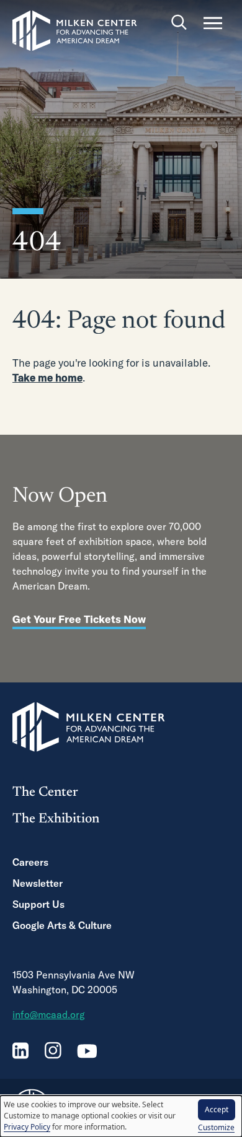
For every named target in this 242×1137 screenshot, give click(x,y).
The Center (45, 792)
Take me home (47, 377)
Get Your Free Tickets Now (79, 618)
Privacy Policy (27, 1127)
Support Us (38, 904)
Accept (216, 1109)
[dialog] (121, 1116)
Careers (30, 862)
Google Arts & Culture (62, 925)
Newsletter (37, 883)
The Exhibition (55, 819)
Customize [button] (216, 1127)
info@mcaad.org (48, 1014)
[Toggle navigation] (213, 23)
